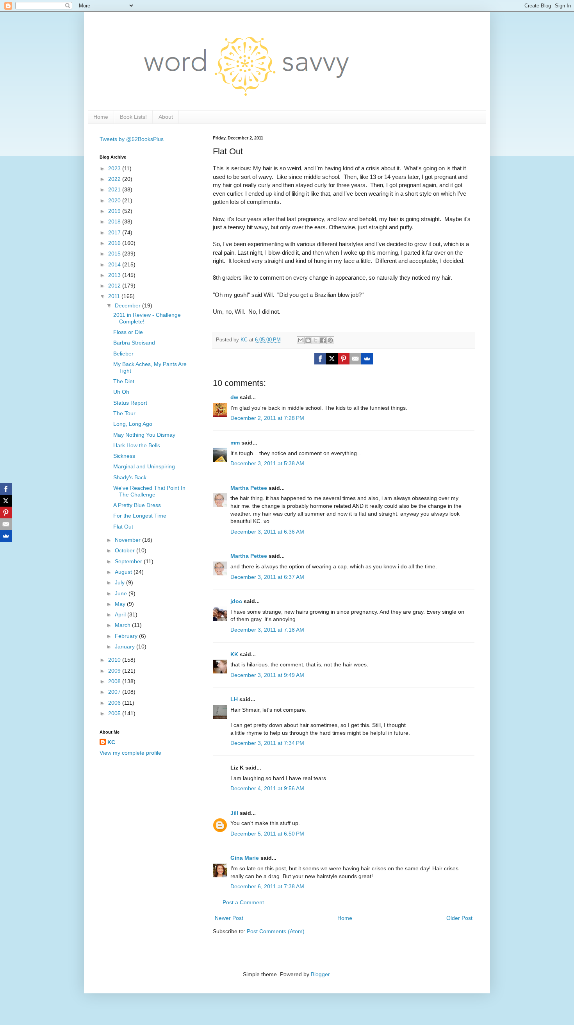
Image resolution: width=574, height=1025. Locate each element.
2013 (115, 275)
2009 (115, 671)
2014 (115, 264)
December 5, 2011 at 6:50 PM (267, 833)
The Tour (124, 413)
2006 (115, 703)
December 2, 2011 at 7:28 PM (267, 418)
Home (100, 117)
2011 (114, 296)
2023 (115, 168)
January (125, 646)
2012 (115, 285)
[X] (332, 358)
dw (234, 397)
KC (111, 742)
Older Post (459, 918)
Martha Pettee (248, 488)
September (129, 561)
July (120, 582)
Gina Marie (244, 858)
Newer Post (229, 918)
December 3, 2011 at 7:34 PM (267, 743)
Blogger (320, 974)
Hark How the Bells (136, 445)
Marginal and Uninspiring (144, 466)
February (127, 636)
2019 (115, 211)
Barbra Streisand (134, 342)
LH (234, 699)
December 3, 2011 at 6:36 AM (267, 532)
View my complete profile (130, 753)
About (166, 117)
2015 (115, 253)
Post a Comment (243, 902)
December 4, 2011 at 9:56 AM (267, 788)
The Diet (123, 381)
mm (235, 442)
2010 (115, 660)
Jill (234, 813)
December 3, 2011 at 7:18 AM (267, 630)
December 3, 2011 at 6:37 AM (267, 577)
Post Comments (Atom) (276, 931)
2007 (115, 692)
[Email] (355, 358)
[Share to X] (315, 340)
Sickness (124, 456)
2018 (115, 221)
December (128, 305)
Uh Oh (121, 392)
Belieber (123, 353)
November (128, 540)
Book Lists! (133, 117)
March (123, 625)
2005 (115, 713)
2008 (115, 681)
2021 (115, 189)
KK (234, 654)
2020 (115, 200)
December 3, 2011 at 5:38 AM (267, 463)
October (125, 550)
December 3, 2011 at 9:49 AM (267, 675)
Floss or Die (128, 332)
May (121, 604)
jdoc (236, 601)
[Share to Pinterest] (330, 340)
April (121, 614)
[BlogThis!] (308, 340)
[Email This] (301, 340)
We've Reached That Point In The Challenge (149, 491)
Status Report (130, 403)
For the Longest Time (139, 515)
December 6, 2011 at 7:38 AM (267, 886)
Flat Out (123, 526)
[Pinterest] (343, 358)
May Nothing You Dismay (144, 435)
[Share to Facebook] (323, 340)
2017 (115, 232)
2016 (115, 243)
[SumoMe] (367, 358)
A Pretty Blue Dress (137, 505)
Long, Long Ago (132, 424)
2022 (115, 179)
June (121, 593)
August (124, 572)
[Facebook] (320, 358)
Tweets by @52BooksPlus (132, 139)
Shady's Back (129, 477)
